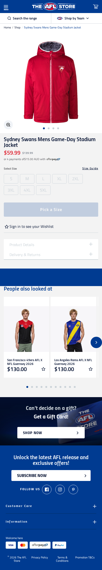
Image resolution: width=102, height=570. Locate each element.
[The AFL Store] (53, 6)
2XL (75, 178)
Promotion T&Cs (85, 558)
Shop (17, 27)
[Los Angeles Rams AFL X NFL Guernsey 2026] (73, 329)
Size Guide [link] (90, 168)
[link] (53, 159)
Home (7, 27)
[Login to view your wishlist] (43, 369)
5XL (43, 190)
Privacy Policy (39, 558)
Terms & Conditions (62, 559)
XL (59, 178)
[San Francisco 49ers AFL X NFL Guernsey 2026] (26, 329)
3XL (11, 190)
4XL (27, 190)
